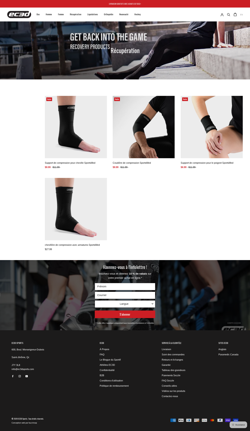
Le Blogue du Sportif (110, 360)
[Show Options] (152, 304)
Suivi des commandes (173, 354)
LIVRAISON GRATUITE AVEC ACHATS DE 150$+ (125, 3)
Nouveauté (123, 14)
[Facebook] (13, 376)
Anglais (222, 349)
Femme (61, 14)
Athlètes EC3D (107, 365)
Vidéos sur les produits (173, 391)
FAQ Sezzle (168, 380)
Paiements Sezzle (171, 375)
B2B (102, 375)
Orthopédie (108, 14)
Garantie (166, 365)
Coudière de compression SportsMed (132, 163)
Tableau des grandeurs (173, 370)
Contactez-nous (170, 396)
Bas (38, 14)
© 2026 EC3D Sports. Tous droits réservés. (28, 418)
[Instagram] (20, 376)
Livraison (166, 349)
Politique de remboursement (114, 386)
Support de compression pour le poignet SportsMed (207, 163)
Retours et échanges (172, 360)
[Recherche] (228, 14)
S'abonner (125, 314)
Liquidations (92, 14)
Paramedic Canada (228, 354)
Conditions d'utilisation (111, 380)
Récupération (75, 14)
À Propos (104, 349)
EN (241, 15)
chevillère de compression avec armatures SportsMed (72, 245)
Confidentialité (107, 370)
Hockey (137, 14)
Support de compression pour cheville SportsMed (70, 163)
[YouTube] (26, 376)
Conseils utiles (169, 386)
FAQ (102, 354)
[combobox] (124, 304)
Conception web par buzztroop (24, 423)
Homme (49, 14)
